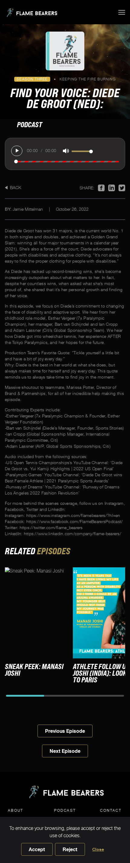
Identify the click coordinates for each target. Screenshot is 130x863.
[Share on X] (122, 188)
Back (15, 187)
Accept (37, 849)
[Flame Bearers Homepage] (31, 12)
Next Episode (65, 751)
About (16, 810)
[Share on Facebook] (101, 188)
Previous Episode (65, 731)
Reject (70, 849)
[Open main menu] (121, 12)
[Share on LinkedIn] (111, 188)
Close (98, 849)
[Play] (16, 151)
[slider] (82, 151)
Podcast (65, 810)
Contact (111, 810)
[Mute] (64, 151)
